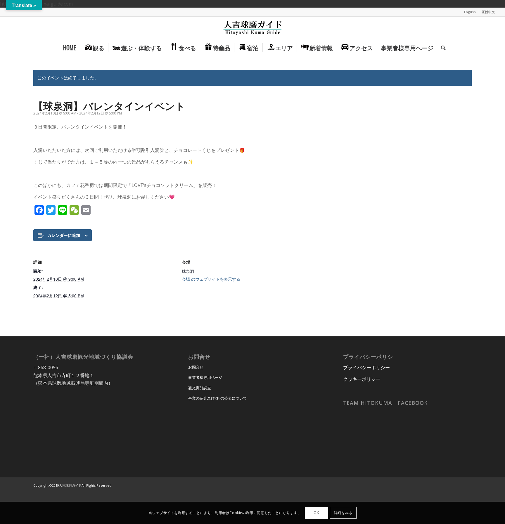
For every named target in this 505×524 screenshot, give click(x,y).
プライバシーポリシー (366, 367)
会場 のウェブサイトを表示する (211, 279)
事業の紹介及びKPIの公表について (217, 398)
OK (316, 512)
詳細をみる (343, 512)
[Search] (441, 47)
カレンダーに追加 (63, 235)
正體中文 (488, 12)
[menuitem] (470, 12)
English (470, 12)
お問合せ (195, 367)
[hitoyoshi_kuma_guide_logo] (252, 28)
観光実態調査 (199, 388)
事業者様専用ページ (205, 377)
